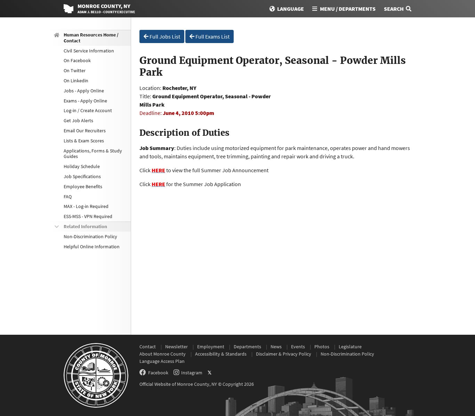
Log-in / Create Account (88, 110)
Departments (247, 346)
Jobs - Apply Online (84, 91)
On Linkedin (76, 80)
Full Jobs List (164, 36)
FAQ (68, 196)
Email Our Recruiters (85, 130)
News (276, 346)
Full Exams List (212, 36)
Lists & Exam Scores (84, 141)
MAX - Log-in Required (86, 206)
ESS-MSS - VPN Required (88, 216)
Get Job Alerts (78, 120)
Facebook (158, 372)
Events (298, 346)
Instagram (191, 372)
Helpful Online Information (92, 246)
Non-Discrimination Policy (90, 236)
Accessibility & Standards (221, 354)
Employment (210, 346)
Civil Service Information (89, 51)
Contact (147, 346)
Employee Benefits (83, 186)
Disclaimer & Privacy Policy (283, 354)
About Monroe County (162, 354)
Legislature (350, 346)
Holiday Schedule (82, 166)
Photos (321, 346)
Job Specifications (82, 176)
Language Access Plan (162, 361)
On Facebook (77, 60)
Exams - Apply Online (85, 101)
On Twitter (75, 70)
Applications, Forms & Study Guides (93, 154)
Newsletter (176, 346)
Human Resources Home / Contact (91, 38)
